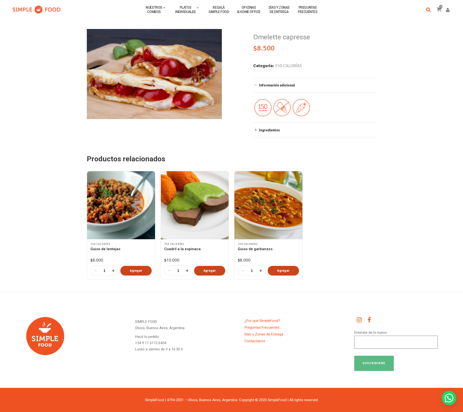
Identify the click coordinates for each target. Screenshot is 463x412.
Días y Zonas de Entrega (264, 334)
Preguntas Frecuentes (262, 327)
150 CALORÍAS (288, 65)
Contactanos (255, 341)
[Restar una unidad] (95, 271)
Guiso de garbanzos (255, 249)
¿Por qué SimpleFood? (262, 321)
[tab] (314, 85)
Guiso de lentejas (105, 249)
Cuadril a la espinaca (182, 249)
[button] (136, 271)
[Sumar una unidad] (113, 271)
